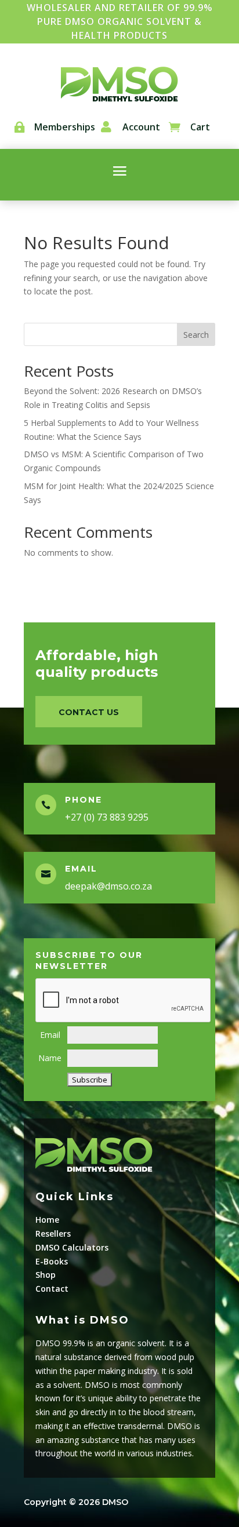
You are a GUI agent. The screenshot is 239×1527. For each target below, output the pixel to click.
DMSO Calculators (71, 1247)
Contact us (89, 712)
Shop (45, 1274)
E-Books (51, 1261)
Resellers (53, 1233)
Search (196, 334)
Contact (51, 1288)
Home (47, 1219)
